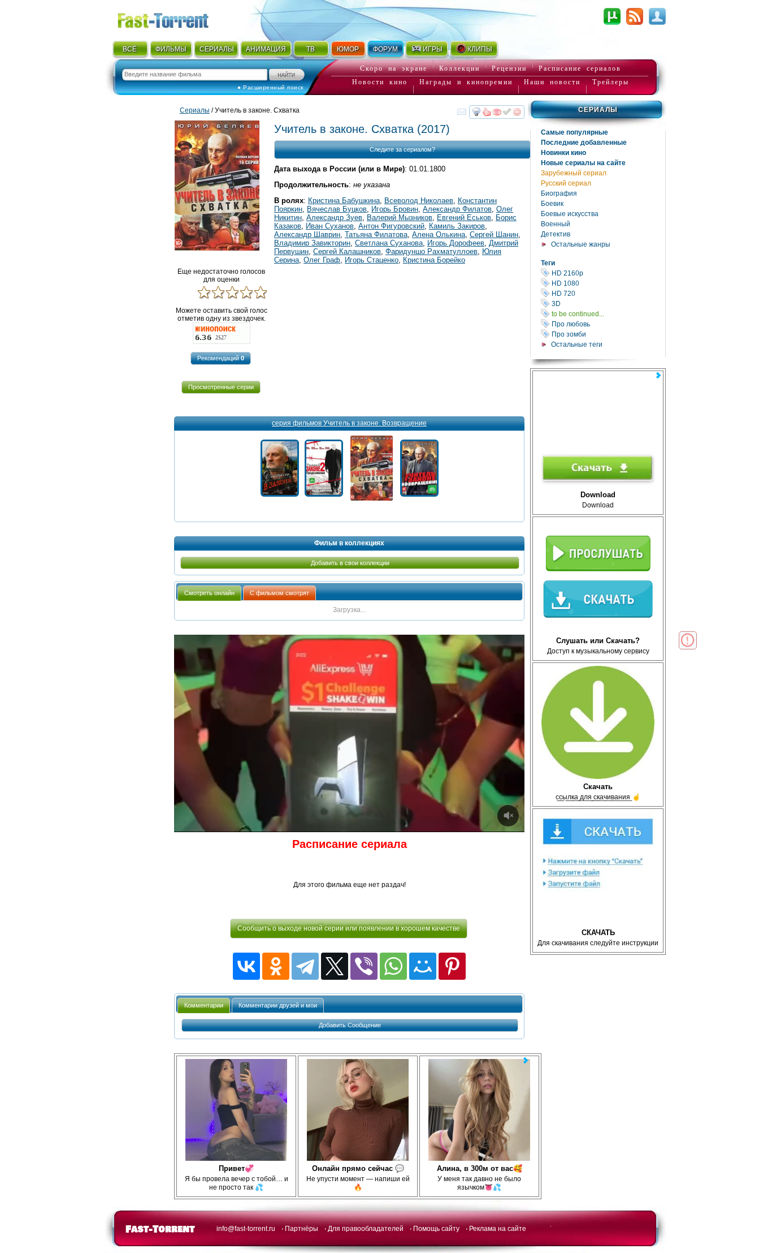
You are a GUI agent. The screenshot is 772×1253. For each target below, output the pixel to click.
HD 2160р (607, 273)
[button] (220, 358)
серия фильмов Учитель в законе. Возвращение (349, 423)
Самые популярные (574, 132)
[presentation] (209, 593)
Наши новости (552, 82)
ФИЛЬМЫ (171, 49)
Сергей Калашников (347, 251)
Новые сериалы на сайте (583, 163)
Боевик (552, 204)
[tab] (209, 593)
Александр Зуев (334, 217)
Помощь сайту (436, 1229)
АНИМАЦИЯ (266, 49)
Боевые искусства (569, 214)
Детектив (555, 234)
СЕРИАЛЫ (216, 49)
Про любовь (607, 324)
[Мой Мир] (422, 966)
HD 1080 (607, 283)
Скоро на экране (393, 68)
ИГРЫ (433, 49)
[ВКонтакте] (246, 966)
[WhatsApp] (393, 966)
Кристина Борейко (434, 260)
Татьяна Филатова (376, 234)
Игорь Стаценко (371, 260)
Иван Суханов (330, 226)
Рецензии (509, 68)
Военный (555, 224)
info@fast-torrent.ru (245, 1229)
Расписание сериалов (580, 68)
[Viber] (364, 966)
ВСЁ (130, 49)
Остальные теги (576, 344)
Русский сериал (566, 183)
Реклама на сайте (497, 1229)
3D (607, 303)
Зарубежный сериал (573, 173)
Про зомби (607, 334)
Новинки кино (563, 153)
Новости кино (379, 82)
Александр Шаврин (307, 234)
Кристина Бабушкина (344, 200)
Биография (559, 193)
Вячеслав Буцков (337, 209)
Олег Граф (321, 260)
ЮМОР (348, 49)
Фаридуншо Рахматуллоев (431, 251)
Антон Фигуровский (391, 226)
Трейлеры (610, 82)
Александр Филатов (457, 209)
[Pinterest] (452, 966)
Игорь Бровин (394, 209)
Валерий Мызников (399, 217)
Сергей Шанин (494, 234)
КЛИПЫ (479, 49)
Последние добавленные (584, 143)
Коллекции (459, 68)
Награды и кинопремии (466, 82)
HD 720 (607, 293)
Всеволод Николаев (418, 200)
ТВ (310, 49)
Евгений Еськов (464, 217)
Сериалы (598, 110)
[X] (334, 966)
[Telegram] (305, 966)
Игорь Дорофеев (455, 243)
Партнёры (301, 1229)
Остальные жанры (580, 244)
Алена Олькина (438, 234)
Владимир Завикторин (312, 243)
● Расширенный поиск (270, 87)
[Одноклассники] (275, 966)
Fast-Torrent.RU (174, 18)
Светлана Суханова (389, 243)
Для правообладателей (366, 1229)
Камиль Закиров (457, 226)
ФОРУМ (385, 49)
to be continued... (607, 313)
